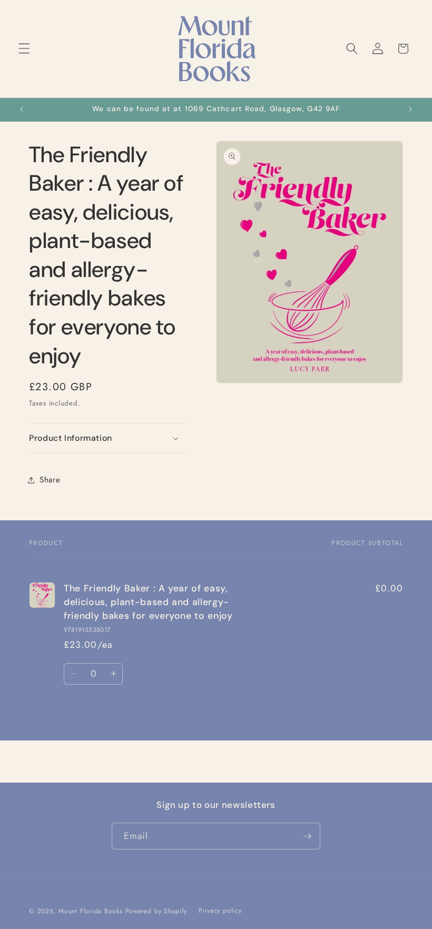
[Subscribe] (307, 836)
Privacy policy (220, 910)
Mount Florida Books (90, 911)
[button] (24, 48)
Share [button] (50, 480)
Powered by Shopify (156, 911)
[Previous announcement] (21, 109)
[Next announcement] (410, 109)
